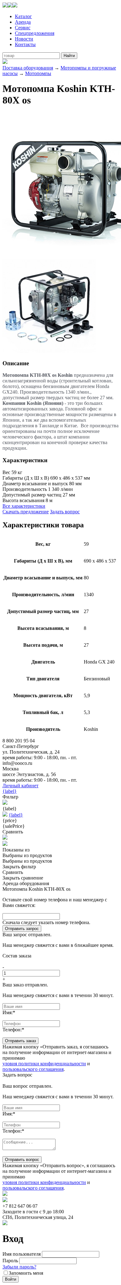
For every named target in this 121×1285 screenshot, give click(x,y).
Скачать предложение (25, 511)
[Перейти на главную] (9, 5)
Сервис (22, 27)
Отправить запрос (22, 928)
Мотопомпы (38, 73)
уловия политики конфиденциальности (44, 1063)
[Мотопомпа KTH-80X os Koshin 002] (49, 351)
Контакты (25, 44)
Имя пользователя (21, 1254)
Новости (24, 38)
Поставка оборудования (27, 67)
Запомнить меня (26, 1273)
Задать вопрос (65, 511)
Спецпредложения (34, 33)
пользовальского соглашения (33, 1069)
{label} (9, 791)
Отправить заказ (20, 1040)
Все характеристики (23, 506)
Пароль (10, 1260)
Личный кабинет (20, 785)
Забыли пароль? (19, 1266)
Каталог (23, 16)
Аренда (23, 22)
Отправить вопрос (22, 1159)
